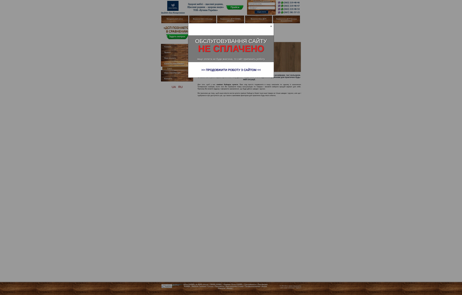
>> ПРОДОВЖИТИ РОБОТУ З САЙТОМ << (231, 69)
